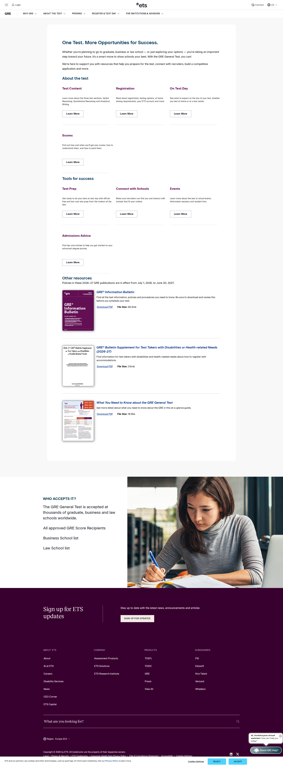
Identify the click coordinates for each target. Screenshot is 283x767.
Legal (46, 756)
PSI (197, 658)
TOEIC (148, 666)
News (47, 689)
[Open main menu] (6, 5)
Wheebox (200, 689)
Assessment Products (106, 658)
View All (149, 689)
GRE (147, 673)
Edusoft (199, 666)
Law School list (56, 548)
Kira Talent (201, 673)
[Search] (238, 721)
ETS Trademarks (80, 756)
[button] (30, 13)
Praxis (148, 681)
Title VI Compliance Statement (143, 756)
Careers (48, 673)
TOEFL (148, 658)
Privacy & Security (60, 756)
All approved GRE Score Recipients (74, 528)
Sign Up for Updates (137, 618)
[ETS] (141, 5)
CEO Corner (50, 696)
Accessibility (167, 756)
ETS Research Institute (106, 673)
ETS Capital (50, 704)
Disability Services (54, 681)
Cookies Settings (184, 756)
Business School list (60, 538)
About (47, 658)
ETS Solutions (102, 666)
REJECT (217, 761)
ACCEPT (238, 761)
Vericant (199, 681)
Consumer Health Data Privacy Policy (108, 756)
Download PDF (105, 307)
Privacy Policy (111, 761)
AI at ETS (49, 666)
